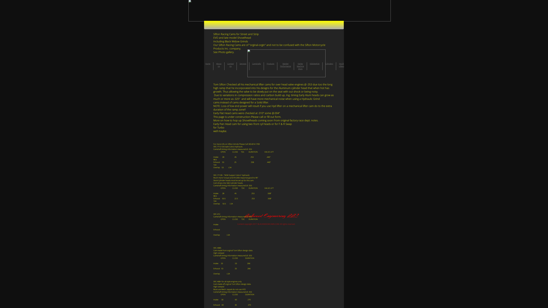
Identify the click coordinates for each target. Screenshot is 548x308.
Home (207, 63)
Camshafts (256, 63)
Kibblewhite (315, 63)
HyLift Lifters (341, 64)
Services (243, 63)
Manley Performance (285, 64)
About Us (218, 64)
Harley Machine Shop (300, 66)
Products (270, 63)
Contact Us (230, 64)
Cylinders (329, 63)
